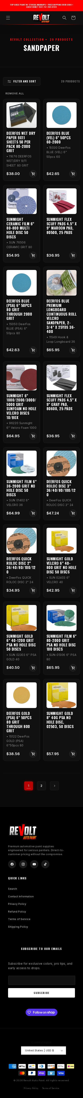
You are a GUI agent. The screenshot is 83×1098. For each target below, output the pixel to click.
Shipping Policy (18, 926)
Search (12, 888)
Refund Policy (17, 911)
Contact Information (21, 896)
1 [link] (28, 785)
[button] (8, 17)
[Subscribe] (41, 993)
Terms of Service (19, 919)
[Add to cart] (33, 173)
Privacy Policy (17, 903)
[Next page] (54, 785)
